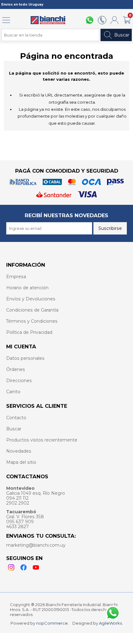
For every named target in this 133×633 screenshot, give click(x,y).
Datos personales (25, 358)
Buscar (121, 34)
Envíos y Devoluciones (30, 298)
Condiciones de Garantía (32, 310)
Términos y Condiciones (32, 321)
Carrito (13, 391)
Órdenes (15, 369)
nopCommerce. (52, 623)
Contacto (16, 417)
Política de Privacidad (29, 332)
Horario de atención (27, 287)
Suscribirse (110, 228)
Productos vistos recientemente (41, 439)
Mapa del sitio (21, 462)
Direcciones (19, 380)
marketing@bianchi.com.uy (36, 545)
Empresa (16, 276)
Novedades (18, 451)
